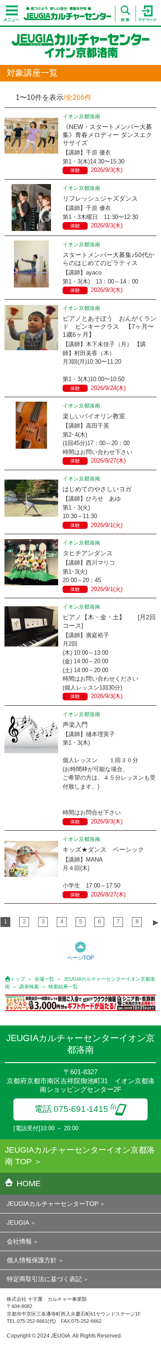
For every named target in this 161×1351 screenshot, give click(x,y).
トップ (17, 979)
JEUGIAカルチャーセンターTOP (52, 1203)
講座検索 (29, 986)
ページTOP (80, 958)
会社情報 (19, 1241)
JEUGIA (18, 1222)
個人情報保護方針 (32, 1260)
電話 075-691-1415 (71, 1109)
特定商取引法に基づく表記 (44, 1278)
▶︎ (155, 922)
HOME (29, 1183)
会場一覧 (44, 979)
